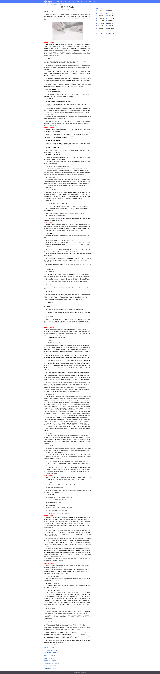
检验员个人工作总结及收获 (50, 666)
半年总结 (86, 2)
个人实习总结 (100, 33)
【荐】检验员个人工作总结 (50, 668)
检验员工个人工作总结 (49, 655)
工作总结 (46, 4)
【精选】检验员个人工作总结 (50, 652)
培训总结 (90, 2)
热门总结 (58, 2)
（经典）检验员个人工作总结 (50, 663)
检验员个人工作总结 (48, 647)
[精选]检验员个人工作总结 (50, 650)
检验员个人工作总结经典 (49, 658)
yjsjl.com (82, 672)
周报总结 (78, 2)
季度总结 (82, 2)
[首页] (48, 1)
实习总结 (94, 2)
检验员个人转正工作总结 (49, 660)
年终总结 (66, 2)
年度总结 (70, 2)
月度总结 (74, 2)
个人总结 (62, 2)
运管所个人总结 (110, 13)
